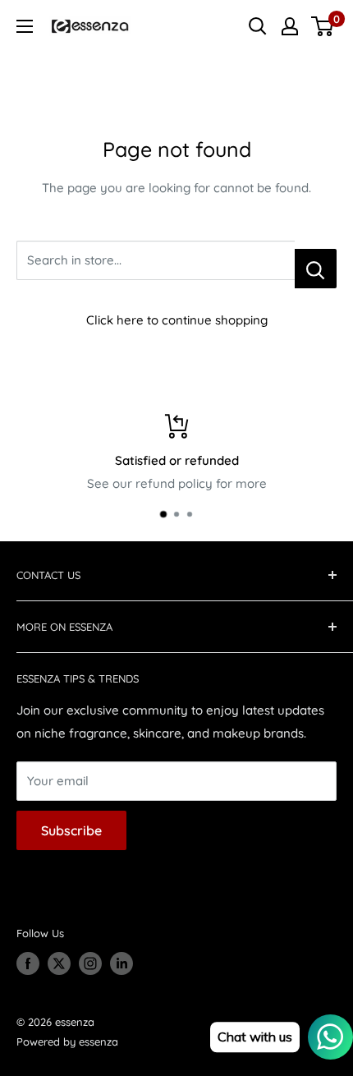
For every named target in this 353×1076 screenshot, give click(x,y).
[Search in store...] (316, 268)
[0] (323, 26)
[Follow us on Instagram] (90, 963)
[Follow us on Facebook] (27, 963)
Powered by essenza (67, 1041)
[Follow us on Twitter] (59, 963)
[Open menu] (24, 26)
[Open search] (258, 26)
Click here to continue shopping (177, 320)
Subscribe (71, 830)
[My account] (290, 26)
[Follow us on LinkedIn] (121, 963)
